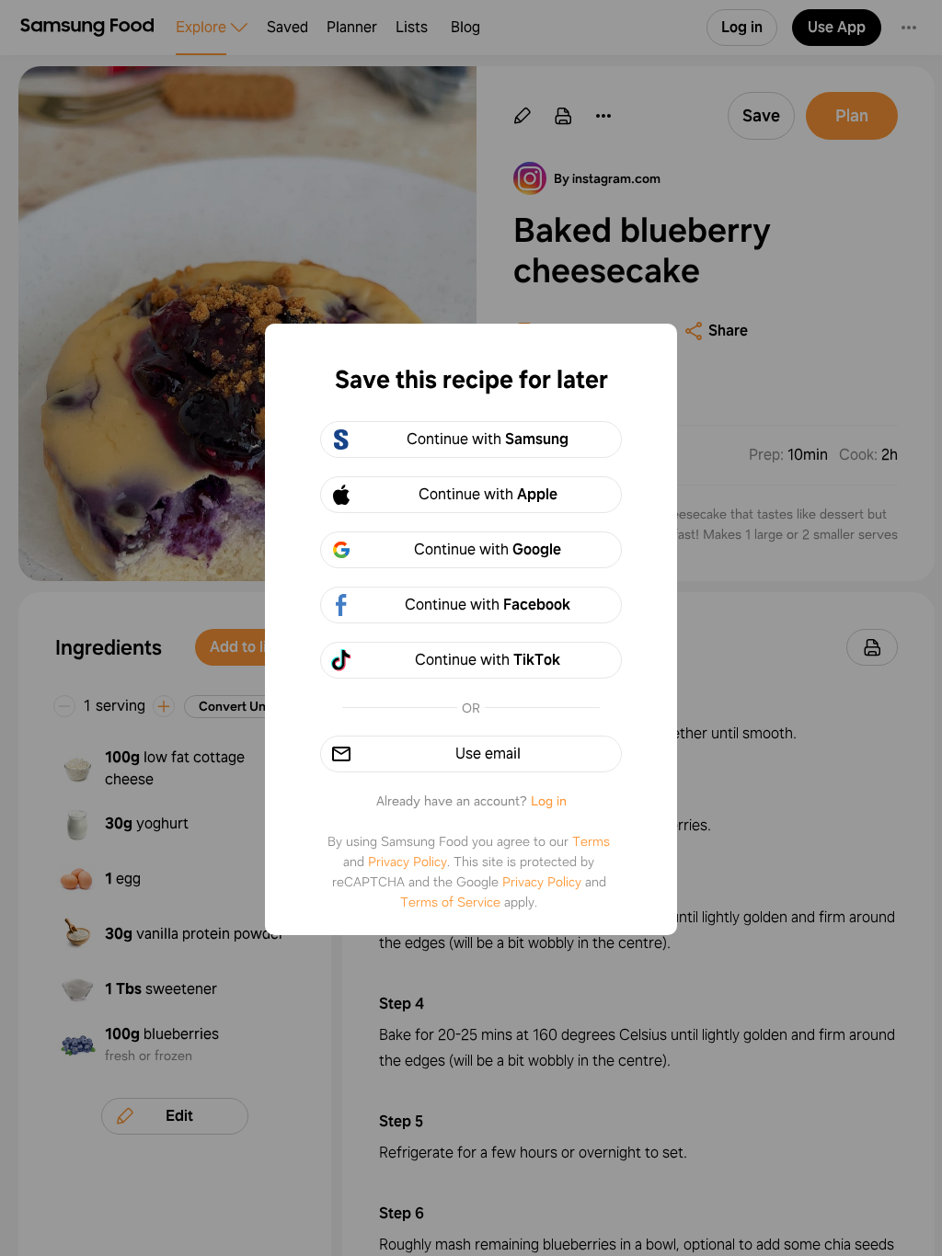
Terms (591, 841)
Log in (549, 801)
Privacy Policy (407, 861)
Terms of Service (450, 902)
